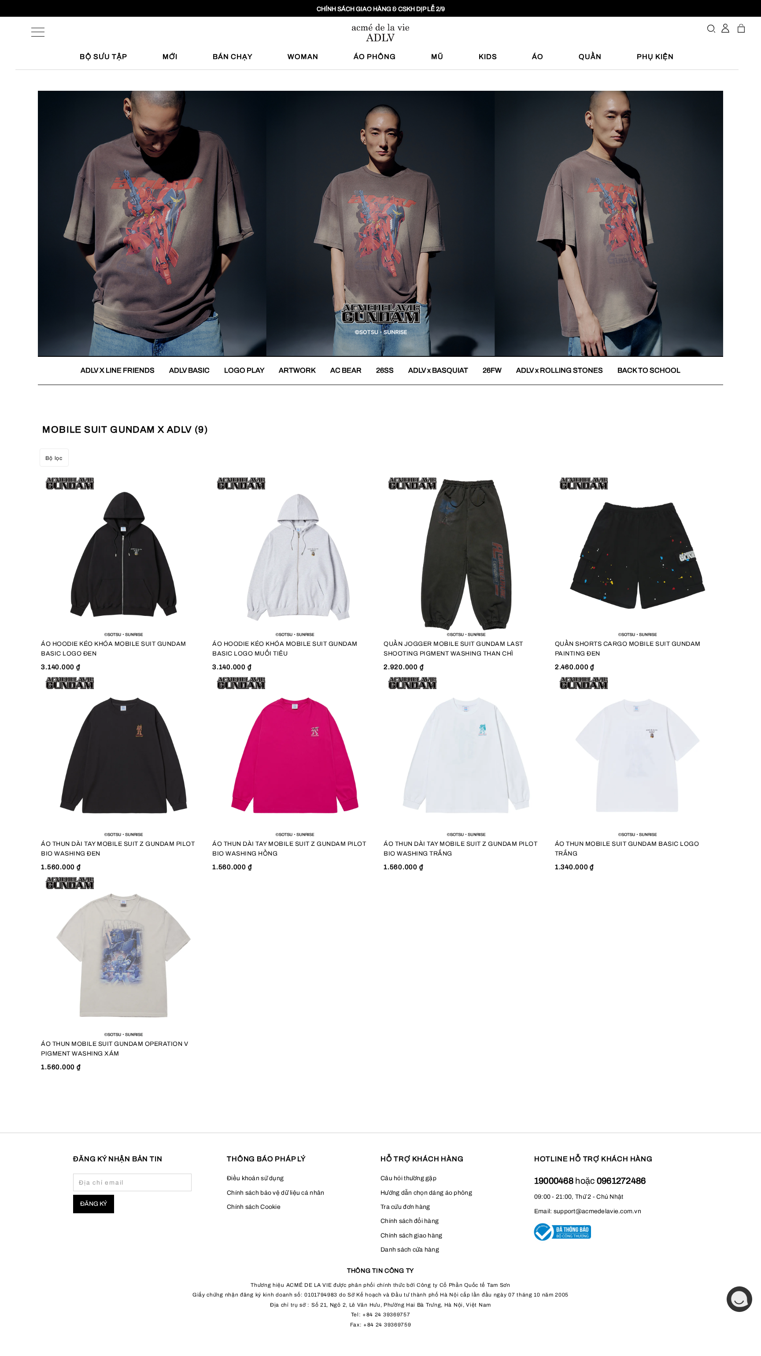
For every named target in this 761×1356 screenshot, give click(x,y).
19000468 (555, 1181)
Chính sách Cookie (254, 1207)
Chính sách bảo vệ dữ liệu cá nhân (275, 1192)
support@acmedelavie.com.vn (597, 1211)
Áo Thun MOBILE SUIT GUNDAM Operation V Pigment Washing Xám (114, 1049)
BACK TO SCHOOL (648, 370)
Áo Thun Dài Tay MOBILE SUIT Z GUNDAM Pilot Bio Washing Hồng (289, 849)
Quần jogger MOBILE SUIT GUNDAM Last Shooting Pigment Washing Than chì (453, 649)
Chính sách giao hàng (411, 1235)
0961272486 (621, 1181)
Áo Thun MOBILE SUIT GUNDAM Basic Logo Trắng (627, 849)
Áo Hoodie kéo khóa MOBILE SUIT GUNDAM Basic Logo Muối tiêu (285, 649)
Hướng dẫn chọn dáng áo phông (426, 1192)
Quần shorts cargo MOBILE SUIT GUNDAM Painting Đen (628, 649)
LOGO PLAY (244, 370)
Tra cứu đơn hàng (405, 1207)
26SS (385, 370)
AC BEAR (346, 370)
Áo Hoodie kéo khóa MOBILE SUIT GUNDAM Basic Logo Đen (113, 649)
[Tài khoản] (725, 28)
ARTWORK (297, 370)
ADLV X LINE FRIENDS (118, 370)
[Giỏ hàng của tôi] (741, 28)
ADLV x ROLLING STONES (559, 370)
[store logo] (380, 32)
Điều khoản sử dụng (255, 1178)
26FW (492, 370)
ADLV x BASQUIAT (438, 370)
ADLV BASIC (189, 370)
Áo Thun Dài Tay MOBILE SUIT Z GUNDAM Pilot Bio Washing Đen (118, 849)
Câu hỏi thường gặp (408, 1178)
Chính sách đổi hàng (409, 1221)
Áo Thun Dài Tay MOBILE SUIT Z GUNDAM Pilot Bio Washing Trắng (460, 849)
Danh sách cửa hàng (409, 1249)
